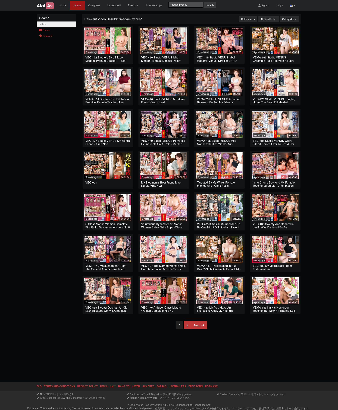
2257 (113, 386)
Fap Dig (162, 386)
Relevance (249, 19)
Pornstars (47, 36)
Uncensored (114, 5)
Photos (45, 30)
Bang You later (129, 386)
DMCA (104, 386)
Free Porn (195, 386)
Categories (94, 5)
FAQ (39, 386)
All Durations (270, 19)
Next (197, 325)
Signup (265, 5)
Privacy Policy (87, 386)
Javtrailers (177, 386)
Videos (77, 5)
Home (63, 5)
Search (210, 5)
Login (279, 5)
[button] (292, 5)
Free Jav (133, 5)
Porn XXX (211, 386)
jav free (148, 386)
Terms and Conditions (59, 386)
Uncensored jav (153, 5)
